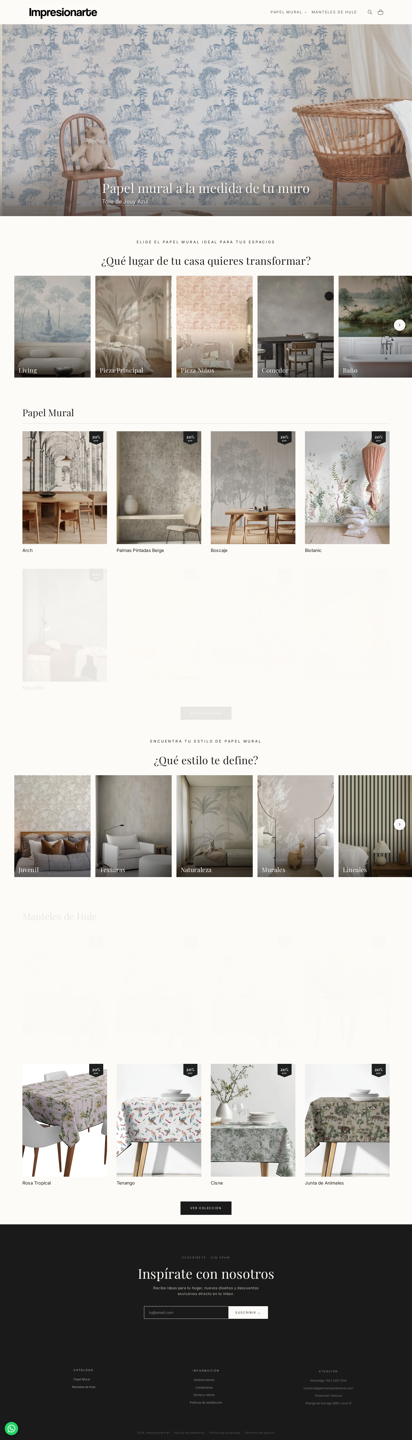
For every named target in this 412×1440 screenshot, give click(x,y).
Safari (217, 683)
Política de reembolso (189, 1429)
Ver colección (205, 709)
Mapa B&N (33, 683)
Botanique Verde (39, 1050)
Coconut (314, 683)
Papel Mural (48, 412)
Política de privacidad (224, 1429)
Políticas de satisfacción (206, 1401)
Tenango (126, 1183)
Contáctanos (204, 1386)
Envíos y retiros (204, 1393)
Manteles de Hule (59, 911)
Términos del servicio (260, 1429)
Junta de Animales (324, 1183)
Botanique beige (228, 1050)
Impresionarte (156, 1429)
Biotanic (313, 550)
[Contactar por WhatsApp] (11, 1428)
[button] (288, 12)
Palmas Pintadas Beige (140, 550)
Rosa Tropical (36, 1183)
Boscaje (219, 550)
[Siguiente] (399, 325)
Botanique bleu (132, 1050)
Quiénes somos (204, 1378)
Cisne (217, 1183)
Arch (27, 550)
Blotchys (126, 683)
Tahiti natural (318, 1050)
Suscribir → (248, 1312)
